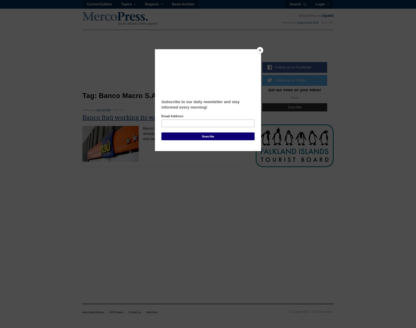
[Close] (260, 50)
